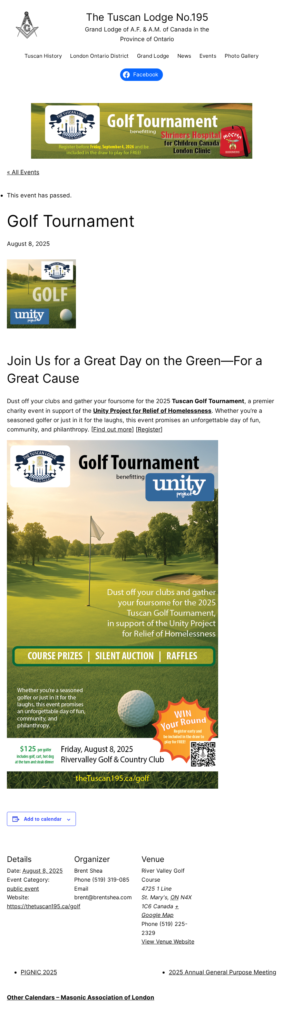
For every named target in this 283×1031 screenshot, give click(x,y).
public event (23, 888)
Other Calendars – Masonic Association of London (80, 997)
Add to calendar (42, 818)
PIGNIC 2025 (39, 972)
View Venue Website (168, 941)
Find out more (112, 429)
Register (149, 429)
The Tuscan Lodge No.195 (147, 17)
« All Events (23, 172)
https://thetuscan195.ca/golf (43, 906)
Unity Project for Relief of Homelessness (152, 410)
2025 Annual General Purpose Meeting (222, 972)
